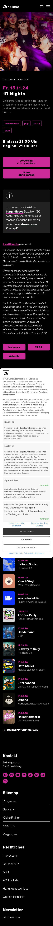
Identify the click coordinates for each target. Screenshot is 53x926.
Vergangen (10, 834)
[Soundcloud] (42, 775)
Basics (7, 809)
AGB (6, 872)
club (7, 130)
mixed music (12, 123)
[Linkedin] (24, 775)
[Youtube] (17, 775)
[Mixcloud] (5, 781)
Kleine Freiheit (11, 817)
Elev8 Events (11, 244)
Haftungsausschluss (15, 888)
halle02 (7, 826)
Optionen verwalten (26, 547)
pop (26, 123)
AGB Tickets (11, 880)
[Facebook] (5, 775)
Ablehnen (26, 539)
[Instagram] (11, 775)
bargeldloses (14, 211)
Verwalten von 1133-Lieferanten (16, 524)
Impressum (39, 553)
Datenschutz (29, 553)
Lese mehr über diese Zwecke (39, 524)
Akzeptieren (27, 531)
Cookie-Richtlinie (16, 553)
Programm (9, 801)
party (37, 123)
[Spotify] (36, 775)
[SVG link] (11, 6)
